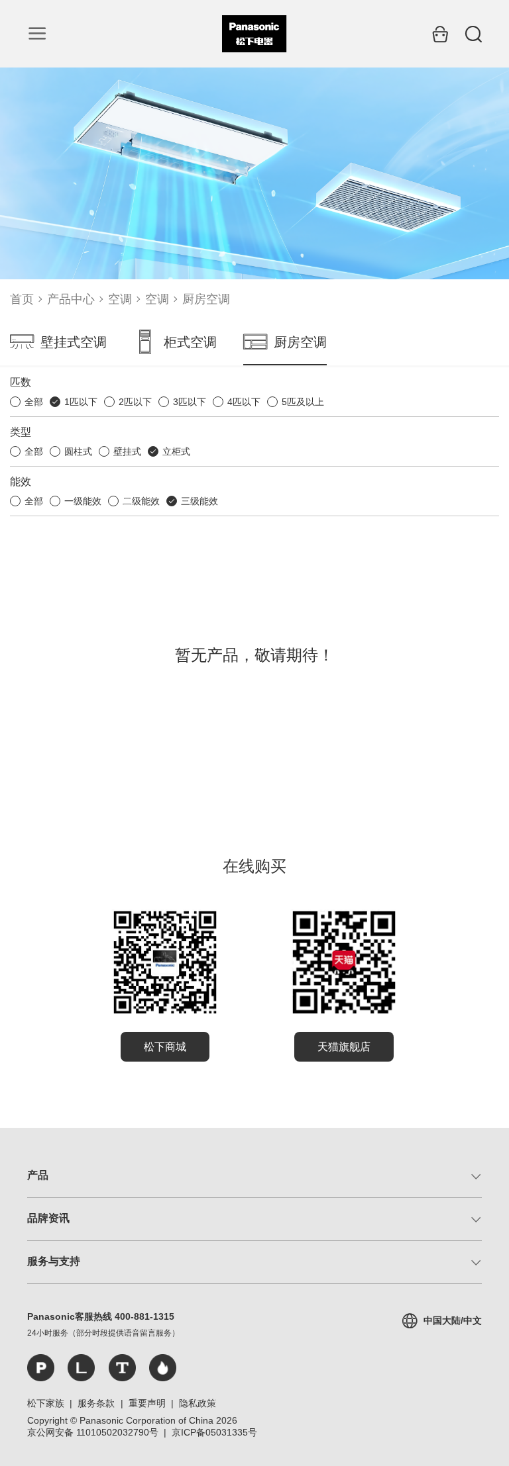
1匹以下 (80, 401)
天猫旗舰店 (343, 1046)
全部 (34, 401)
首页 (22, 299)
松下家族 (45, 1403)
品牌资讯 (48, 1218)
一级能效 (82, 501)
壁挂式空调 (73, 342)
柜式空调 (190, 342)
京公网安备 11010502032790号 (92, 1432)
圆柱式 (78, 451)
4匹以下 (243, 401)
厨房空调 (206, 299)
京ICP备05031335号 (214, 1432)
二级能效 (141, 501)
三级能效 (199, 501)
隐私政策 (197, 1403)
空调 (120, 299)
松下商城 (165, 1046)
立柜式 (176, 451)
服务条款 (96, 1403)
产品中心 (71, 299)
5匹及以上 (303, 401)
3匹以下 (189, 401)
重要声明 (147, 1403)
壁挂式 (127, 451)
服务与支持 (53, 1261)
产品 (37, 1175)
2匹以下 (135, 401)
